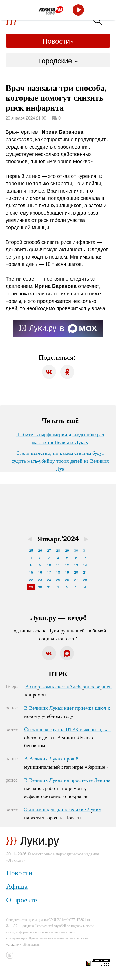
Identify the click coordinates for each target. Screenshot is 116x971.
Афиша (17, 885)
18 (58, 572)
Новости (56, 41)
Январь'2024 (58, 538)
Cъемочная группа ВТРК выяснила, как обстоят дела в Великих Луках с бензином (67, 737)
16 (40, 572)
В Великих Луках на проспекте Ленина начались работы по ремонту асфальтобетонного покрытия (67, 787)
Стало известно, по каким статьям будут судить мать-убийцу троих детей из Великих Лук (60, 460)
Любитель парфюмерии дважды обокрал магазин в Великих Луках (60, 437)
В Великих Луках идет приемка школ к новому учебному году (67, 711)
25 (31, 550)
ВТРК (58, 673)
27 (49, 550)
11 (58, 565)
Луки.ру (14, 944)
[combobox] (58, 60)
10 (49, 565)
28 (58, 550)
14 (85, 565)
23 (40, 579)
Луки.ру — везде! (58, 617)
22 (31, 579)
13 (76, 565)
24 (49, 579)
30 (76, 550)
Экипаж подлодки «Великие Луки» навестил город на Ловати (62, 813)
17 (49, 572)
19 (67, 572)
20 (76, 572)
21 (85, 572)
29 (67, 550)
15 (31, 572)
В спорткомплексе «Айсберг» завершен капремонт (68, 690)
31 (85, 550)
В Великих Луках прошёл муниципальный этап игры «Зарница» (66, 762)
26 (40, 550)
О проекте (21, 899)
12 (67, 565)
